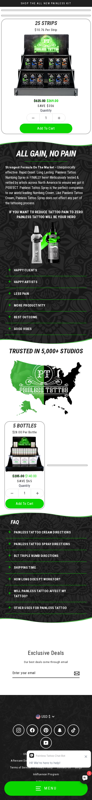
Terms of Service (20, 767)
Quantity (46, 110)
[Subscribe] (76, 673)
